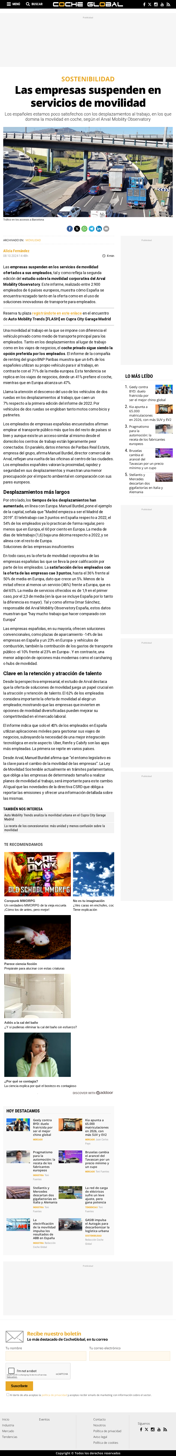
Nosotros (99, 1425)
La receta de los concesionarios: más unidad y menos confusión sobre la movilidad (54, 828)
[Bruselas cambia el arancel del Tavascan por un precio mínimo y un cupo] (70, 1156)
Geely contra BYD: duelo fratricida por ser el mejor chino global (43, 1127)
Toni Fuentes (102, 1171)
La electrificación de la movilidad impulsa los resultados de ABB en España (44, 1229)
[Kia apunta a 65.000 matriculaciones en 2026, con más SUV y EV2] (70, 1124)
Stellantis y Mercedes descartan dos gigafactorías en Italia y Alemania (45, 1195)
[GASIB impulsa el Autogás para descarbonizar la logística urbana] (70, 1224)
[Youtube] (162, 5)
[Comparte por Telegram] (92, 229)
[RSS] (168, 5)
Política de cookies (105, 1443)
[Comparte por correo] (106, 229)
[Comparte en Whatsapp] (84, 229)
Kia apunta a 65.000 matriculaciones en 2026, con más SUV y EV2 (97, 1127)
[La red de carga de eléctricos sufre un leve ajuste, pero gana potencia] (70, 1192)
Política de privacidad (107, 1431)
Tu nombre (14, 1348)
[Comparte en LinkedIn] (99, 229)
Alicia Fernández (16, 251)
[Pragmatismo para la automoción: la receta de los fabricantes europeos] (18, 1156)
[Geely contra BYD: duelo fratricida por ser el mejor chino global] (18, 1124)
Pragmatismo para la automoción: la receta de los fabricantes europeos (44, 1161)
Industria (38, 1175)
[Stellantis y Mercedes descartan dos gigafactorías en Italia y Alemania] (18, 1192)
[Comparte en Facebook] (70, 229)
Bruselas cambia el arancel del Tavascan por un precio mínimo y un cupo (97, 1159)
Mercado (38, 1139)
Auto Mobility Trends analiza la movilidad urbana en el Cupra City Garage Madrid (55, 817)
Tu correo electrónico (105, 1348)
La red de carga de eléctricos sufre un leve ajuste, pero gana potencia (96, 1195)
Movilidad (33, 240)
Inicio (5, 1419)
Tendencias (91, 1207)
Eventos (44, 1419)
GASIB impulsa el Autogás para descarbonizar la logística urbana (97, 1225)
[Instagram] (155, 5)
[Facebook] (143, 5)
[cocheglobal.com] (88, 4)
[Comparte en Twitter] (77, 229)
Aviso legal (100, 1437)
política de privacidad (54, 1395)
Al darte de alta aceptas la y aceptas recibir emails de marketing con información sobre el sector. (81, 1395)
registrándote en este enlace (57, 313)
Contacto (99, 1419)
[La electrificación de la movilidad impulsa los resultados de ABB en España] (18, 1224)
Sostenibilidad (93, 1235)
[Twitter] (149, 5)
